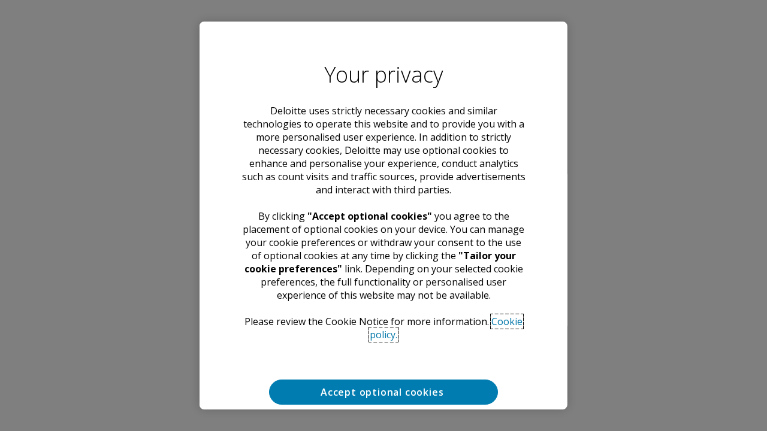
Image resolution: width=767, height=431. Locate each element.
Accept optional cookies (383, 392)
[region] (383, 215)
